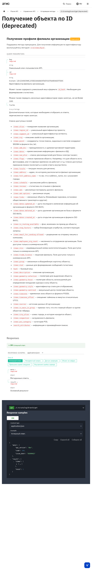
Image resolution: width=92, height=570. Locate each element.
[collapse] (10, 445)
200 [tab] (12, 418)
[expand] (16, 464)
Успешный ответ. (15, 361)
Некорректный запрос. (33, 361)
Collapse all (77, 439)
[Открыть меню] (87, 3)
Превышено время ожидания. (20, 364)
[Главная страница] (4, 11)
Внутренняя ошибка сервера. (44, 364)
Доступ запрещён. (51, 361)
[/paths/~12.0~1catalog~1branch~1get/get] (5, 38)
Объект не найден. (69, 361)
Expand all (64, 439)
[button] (79, 3)
